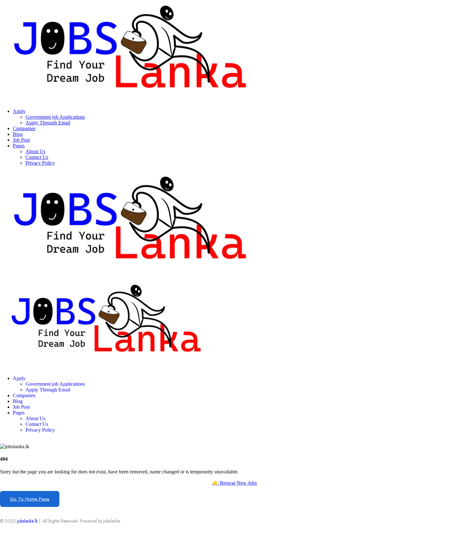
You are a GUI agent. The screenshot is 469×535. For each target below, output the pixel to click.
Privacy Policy (40, 163)
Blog (18, 134)
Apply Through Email (48, 122)
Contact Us (37, 157)
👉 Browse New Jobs (234, 483)
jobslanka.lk (27, 521)
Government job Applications (55, 117)
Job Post (21, 140)
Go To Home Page (29, 498)
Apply (19, 111)
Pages (19, 145)
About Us (35, 151)
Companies (24, 128)
